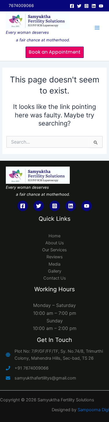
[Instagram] (86, 6)
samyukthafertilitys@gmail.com (45, 378)
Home (54, 236)
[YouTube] (101, 6)
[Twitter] (79, 6)
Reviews (55, 256)
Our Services (54, 250)
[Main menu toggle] (97, 28)
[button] (55, 52)
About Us (54, 243)
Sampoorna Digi (93, 409)
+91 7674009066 (32, 368)
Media (54, 264)
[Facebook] (72, 6)
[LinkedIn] (70, 206)
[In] (94, 6)
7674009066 (21, 5)
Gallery (54, 271)
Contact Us (54, 278)
